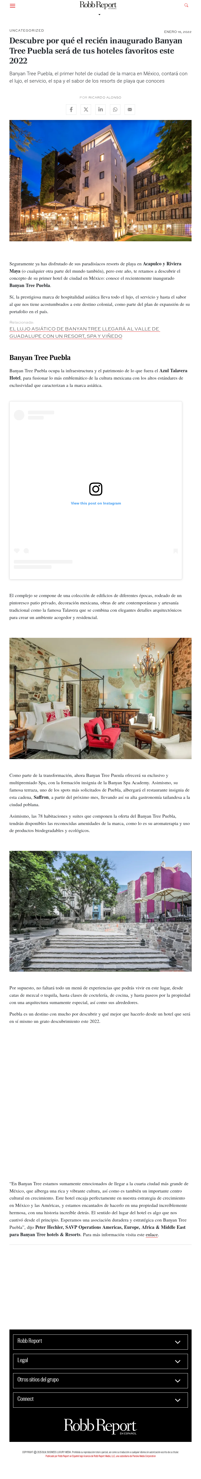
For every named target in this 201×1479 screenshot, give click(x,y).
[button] (12, 5)
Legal (23, 1360)
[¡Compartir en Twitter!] (86, 109)
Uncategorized (26, 30)
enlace (152, 1234)
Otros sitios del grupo (38, 1379)
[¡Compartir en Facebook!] (71, 109)
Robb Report (30, 1340)
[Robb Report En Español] (98, 5)
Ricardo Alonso (104, 97)
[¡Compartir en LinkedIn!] (100, 109)
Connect (26, 1398)
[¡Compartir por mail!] (130, 109)
